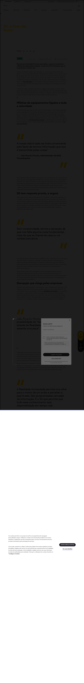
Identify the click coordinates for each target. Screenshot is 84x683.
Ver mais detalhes (67, 548)
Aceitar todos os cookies (67, 544)
